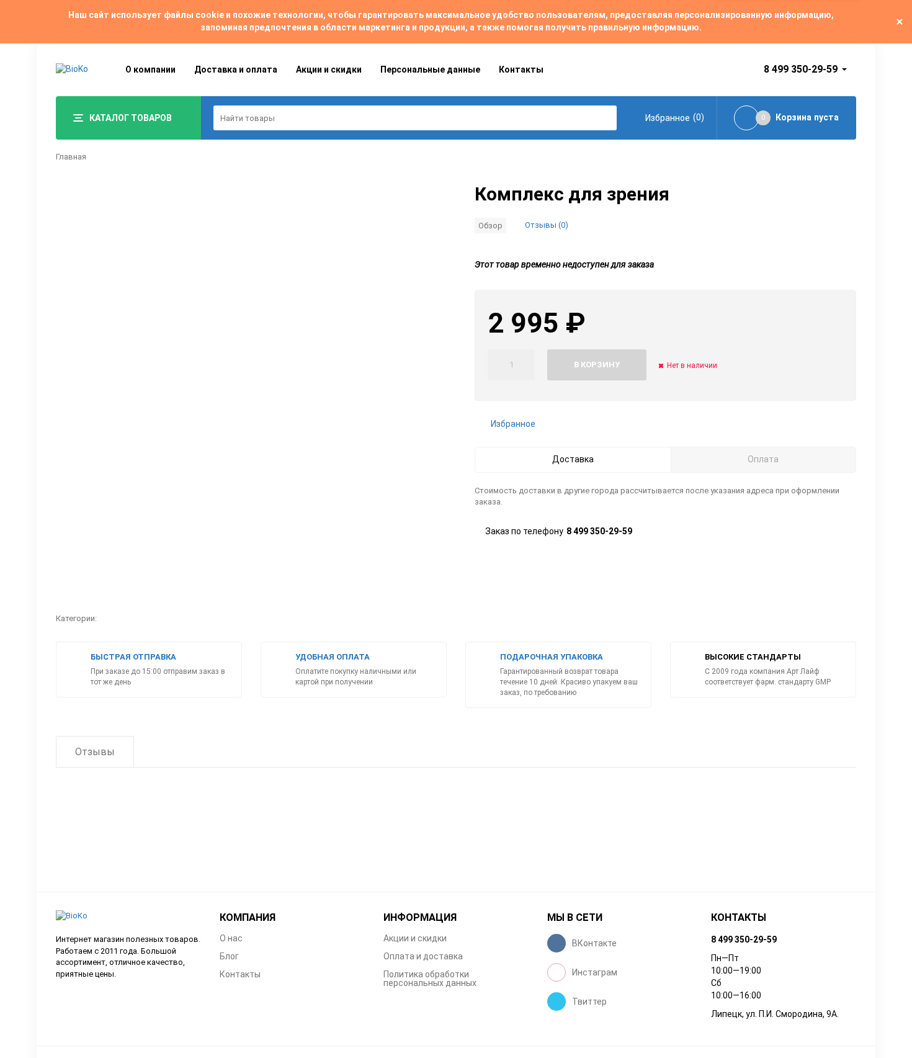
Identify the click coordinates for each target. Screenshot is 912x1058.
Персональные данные (430, 69)
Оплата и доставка (423, 956)
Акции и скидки (329, 69)
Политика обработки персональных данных (429, 978)
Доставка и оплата (235, 69)
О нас (231, 938)
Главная (71, 156)
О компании (150, 69)
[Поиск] (604, 117)
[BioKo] (128, 916)
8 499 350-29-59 (801, 69)
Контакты (521, 69)
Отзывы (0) (546, 225)
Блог (229, 956)
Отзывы (95, 752)
